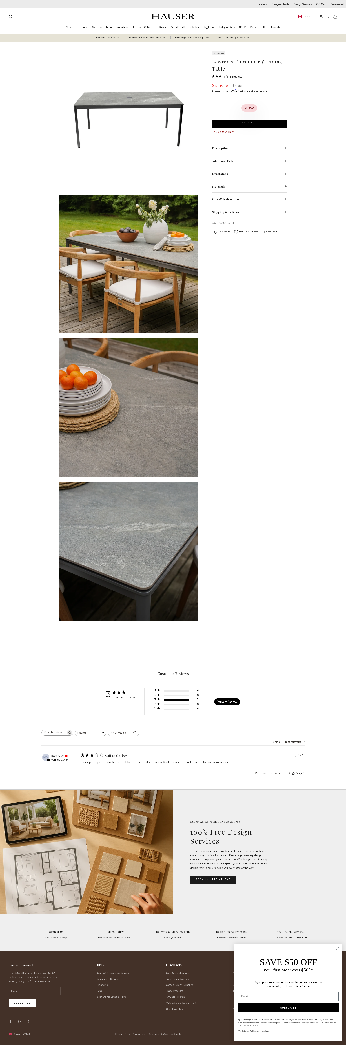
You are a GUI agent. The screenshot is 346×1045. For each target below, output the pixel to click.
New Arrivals (114, 37)
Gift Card (321, 4)
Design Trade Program (231, 932)
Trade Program (174, 991)
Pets (253, 27)
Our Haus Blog (174, 1009)
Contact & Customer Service (113, 973)
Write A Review (227, 701)
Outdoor (82, 27)
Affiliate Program (175, 997)
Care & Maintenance (177, 973)
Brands (275, 27)
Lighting (209, 27)
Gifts (264, 27)
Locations (262, 4)
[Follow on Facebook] (10, 1021)
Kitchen (194, 27)
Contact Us (56, 932)
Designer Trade (280, 4)
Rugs (162, 27)
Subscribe (22, 1003)
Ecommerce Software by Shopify (165, 1034)
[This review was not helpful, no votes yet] (300, 773)
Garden (97, 27)
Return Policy (115, 932)
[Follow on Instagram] (20, 1021)
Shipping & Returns (108, 979)
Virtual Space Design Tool (181, 1003)
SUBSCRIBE (288, 1007)
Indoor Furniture (117, 27)
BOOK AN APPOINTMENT (213, 879)
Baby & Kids (227, 27)
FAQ (99, 991)
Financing (102, 985)
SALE (242, 27)
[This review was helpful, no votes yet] (293, 773)
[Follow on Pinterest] (29, 1021)
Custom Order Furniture (179, 985)
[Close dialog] (338, 948)
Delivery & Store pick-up (173, 932)
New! (69, 27)
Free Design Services (290, 932)
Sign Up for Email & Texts (112, 997)
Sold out (249, 123)
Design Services (303, 4)
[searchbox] (54, 732)
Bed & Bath (178, 27)
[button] (223, 132)
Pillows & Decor (144, 27)
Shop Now (161, 37)
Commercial (337, 4)
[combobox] (90, 733)
